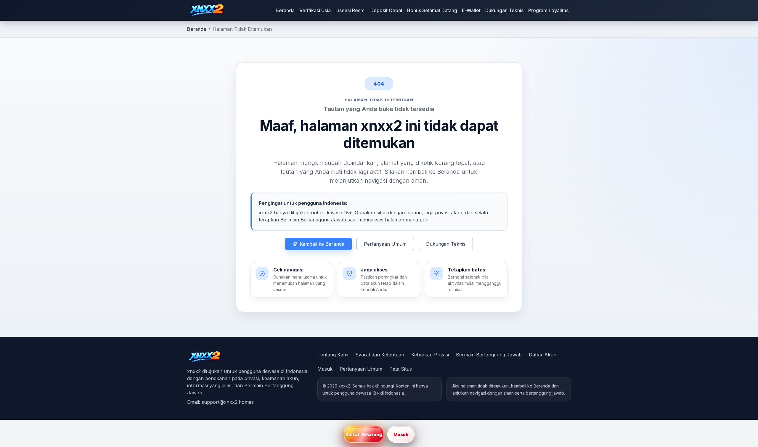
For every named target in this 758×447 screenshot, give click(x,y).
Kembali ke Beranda (322, 244)
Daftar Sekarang (364, 434)
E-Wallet (471, 10)
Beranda (285, 10)
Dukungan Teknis (504, 10)
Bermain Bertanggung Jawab (489, 355)
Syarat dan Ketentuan (379, 355)
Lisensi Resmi (350, 10)
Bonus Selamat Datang (432, 10)
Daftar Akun (542, 355)
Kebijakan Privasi (430, 355)
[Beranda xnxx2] (206, 10)
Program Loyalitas (548, 10)
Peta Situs (400, 369)
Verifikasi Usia (315, 10)
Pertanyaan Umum (385, 244)
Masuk (325, 369)
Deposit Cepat (386, 10)
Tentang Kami (332, 355)
